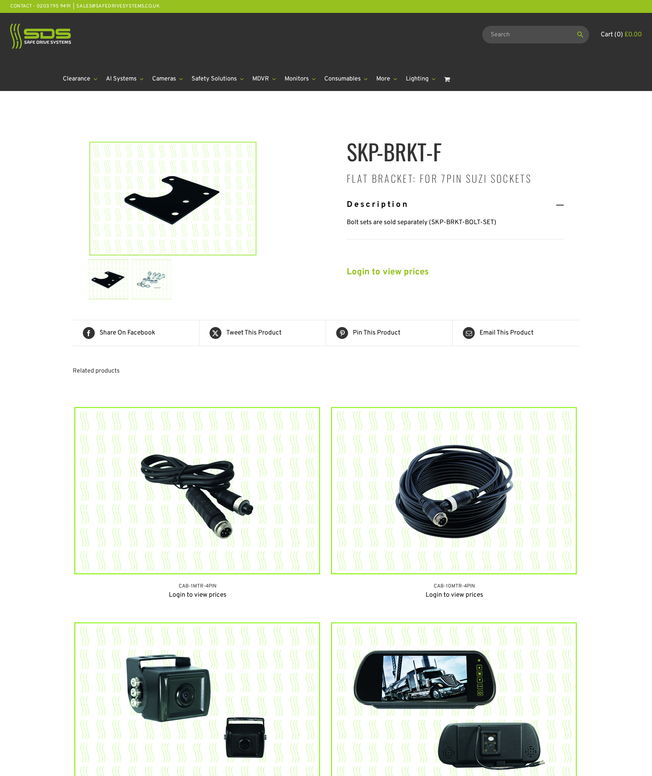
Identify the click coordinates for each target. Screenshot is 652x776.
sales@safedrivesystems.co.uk (118, 6)
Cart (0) (621, 35)
